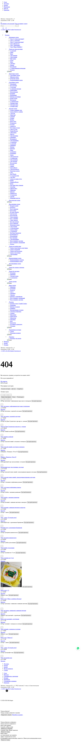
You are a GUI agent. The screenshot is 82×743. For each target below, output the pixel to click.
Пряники (12, 308)
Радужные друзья (15, 128)
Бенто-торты (12, 285)
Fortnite (12, 118)
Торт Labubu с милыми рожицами (10, 497)
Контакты (6, 10)
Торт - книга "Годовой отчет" (9, 517)
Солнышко (13, 151)
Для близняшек (14, 140)
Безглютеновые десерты (16, 310)
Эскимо (12, 313)
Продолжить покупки (6, 714)
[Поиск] (17, 25)
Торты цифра (13, 229)
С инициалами (14, 101)
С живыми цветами (15, 89)
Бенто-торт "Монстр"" (7, 637)
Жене (11, 62)
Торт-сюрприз (14, 217)
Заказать (3, 409)
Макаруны (13, 318)
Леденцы (12, 326)
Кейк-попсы (13, 316)
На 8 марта (13, 210)
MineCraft (12, 115)
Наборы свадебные (15, 97)
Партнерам (7, 7)
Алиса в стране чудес (16, 179)
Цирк (11, 150)
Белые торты (13, 98)
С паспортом (13, 277)
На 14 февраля (14, 223)
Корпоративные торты (16, 80)
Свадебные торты (15, 75)
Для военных (13, 254)
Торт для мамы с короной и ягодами (10, 416)
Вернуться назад (5, 731)
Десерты (11, 302)
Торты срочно (13, 281)
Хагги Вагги (13, 167)
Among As (13, 126)
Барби (12, 180)
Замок (12, 155)
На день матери (14, 221)
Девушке (12, 63)
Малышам (13, 137)
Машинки (13, 145)
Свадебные (20, 388)
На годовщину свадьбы (16, 241)
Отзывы (6, 345)
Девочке (12, 295)
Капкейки (13, 305)
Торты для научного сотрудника (19, 248)
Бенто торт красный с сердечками (10, 619)
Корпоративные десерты (17, 260)
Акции (6, 343)
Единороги (13, 123)
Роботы (12, 147)
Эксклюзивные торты (15, 263)
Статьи (6, 670)
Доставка (6, 3)
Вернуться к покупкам (6, 728)
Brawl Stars (13, 121)
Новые (13, 397)
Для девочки (13, 161)
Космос (12, 244)
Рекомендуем (20, 397)
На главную (4, 381)
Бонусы (6, 8)
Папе (11, 54)
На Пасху (12, 207)
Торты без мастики (14, 271)
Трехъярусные (14, 103)
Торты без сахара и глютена (16, 267)
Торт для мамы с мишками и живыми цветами (13, 610)
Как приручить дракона (16, 185)
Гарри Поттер (14, 131)
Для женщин (13, 55)
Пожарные (13, 153)
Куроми (12, 124)
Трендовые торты (14, 73)
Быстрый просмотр (36, 401)
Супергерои (13, 195)
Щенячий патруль (15, 198)
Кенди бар (13, 323)
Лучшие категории (5, 388)
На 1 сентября (14, 218)
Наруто (12, 134)
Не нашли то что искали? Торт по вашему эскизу (14, 23)
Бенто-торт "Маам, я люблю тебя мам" (11, 599)
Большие (12, 93)
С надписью (13, 231)
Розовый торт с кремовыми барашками (11, 527)
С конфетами (13, 158)
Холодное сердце (15, 171)
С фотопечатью (14, 228)
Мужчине (13, 273)
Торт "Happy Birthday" (16, 47)
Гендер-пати (13, 214)
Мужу (12, 60)
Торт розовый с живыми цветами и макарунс (13, 507)
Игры (11, 183)
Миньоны (13, 190)
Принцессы (13, 193)
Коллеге (12, 70)
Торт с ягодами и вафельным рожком (11, 487)
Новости (6, 674)
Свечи (12, 331)
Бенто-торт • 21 (5, 590)
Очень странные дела (16, 110)
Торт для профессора (6, 658)
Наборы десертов (15, 307)
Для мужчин (13, 57)
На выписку (13, 139)
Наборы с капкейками (16, 296)
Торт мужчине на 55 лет (7, 558)
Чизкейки (13, 319)
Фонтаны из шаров (15, 333)
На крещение (13, 236)
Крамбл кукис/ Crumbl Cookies (18, 303)
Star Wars (12, 177)
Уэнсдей (12, 113)
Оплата (6, 5)
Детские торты (13, 108)
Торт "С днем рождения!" (17, 39)
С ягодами (13, 87)
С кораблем (13, 142)
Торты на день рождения (16, 49)
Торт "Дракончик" (15, 45)
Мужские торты (14, 78)
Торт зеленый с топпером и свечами (10, 629)
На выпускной (14, 206)
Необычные (13, 95)
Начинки (6, 341)
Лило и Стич (13, 129)
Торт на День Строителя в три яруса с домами (13, 426)
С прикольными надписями (17, 68)
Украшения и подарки (15, 330)
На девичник (13, 237)
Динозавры (13, 132)
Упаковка (11, 337)
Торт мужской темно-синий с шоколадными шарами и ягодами (18, 477)
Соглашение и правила (10, 681)
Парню (12, 65)
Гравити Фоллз (14, 182)
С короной (13, 50)
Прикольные (13, 90)
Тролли (12, 196)
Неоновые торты (14, 225)
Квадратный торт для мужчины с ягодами (12, 467)
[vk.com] (2, 32)
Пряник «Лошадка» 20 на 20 (8, 457)
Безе (11, 321)
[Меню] (1, 22)
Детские (14, 388)
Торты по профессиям (15, 246)
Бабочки (12, 148)
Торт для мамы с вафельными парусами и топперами (15, 406)
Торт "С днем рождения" (17, 42)
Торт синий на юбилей (7, 436)
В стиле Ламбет (14, 212)
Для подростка (14, 156)
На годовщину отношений (17, 242)
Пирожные (13, 315)
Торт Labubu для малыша (7, 548)
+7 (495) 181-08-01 (6, 29)
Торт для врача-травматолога (8, 537)
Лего (11, 172)
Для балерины (14, 136)
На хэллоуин (13, 215)
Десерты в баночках (15, 311)
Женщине (13, 274)
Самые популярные (6, 397)
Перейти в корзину (17, 715)
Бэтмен (12, 164)
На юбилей (13, 66)
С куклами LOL (14, 175)
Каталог (7, 35)
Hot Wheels (13, 174)
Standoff (12, 116)
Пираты (12, 191)
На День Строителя (15, 233)
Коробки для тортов (15, 338)
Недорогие (13, 100)
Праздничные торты (14, 204)
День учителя (14, 220)
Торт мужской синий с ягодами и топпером (12, 447)
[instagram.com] (4, 32)
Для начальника (14, 239)
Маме (11, 52)
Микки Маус (13, 188)
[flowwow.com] (7, 32)
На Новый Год (14, 234)
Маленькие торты (14, 37)
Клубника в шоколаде (16, 324)
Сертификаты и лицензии (11, 676)
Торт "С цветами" (15, 40)
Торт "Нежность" (15, 43)
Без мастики (13, 85)
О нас (5, 2)
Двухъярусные (14, 104)
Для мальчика (14, 159)
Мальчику (13, 293)
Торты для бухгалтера (16, 251)
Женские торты (14, 77)
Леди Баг (12, 187)
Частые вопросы (8, 668)
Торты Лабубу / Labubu (16, 112)
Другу (12, 292)
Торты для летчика (15, 253)
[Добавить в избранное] (2, 405)
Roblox (12, 120)
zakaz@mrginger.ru (16, 29)
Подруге (12, 290)
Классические (14, 92)
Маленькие (13, 84)
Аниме (12, 166)
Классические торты (14, 200)
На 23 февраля (14, 209)
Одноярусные (14, 106)
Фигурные (13, 58)
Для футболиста (14, 169)
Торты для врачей (15, 249)
